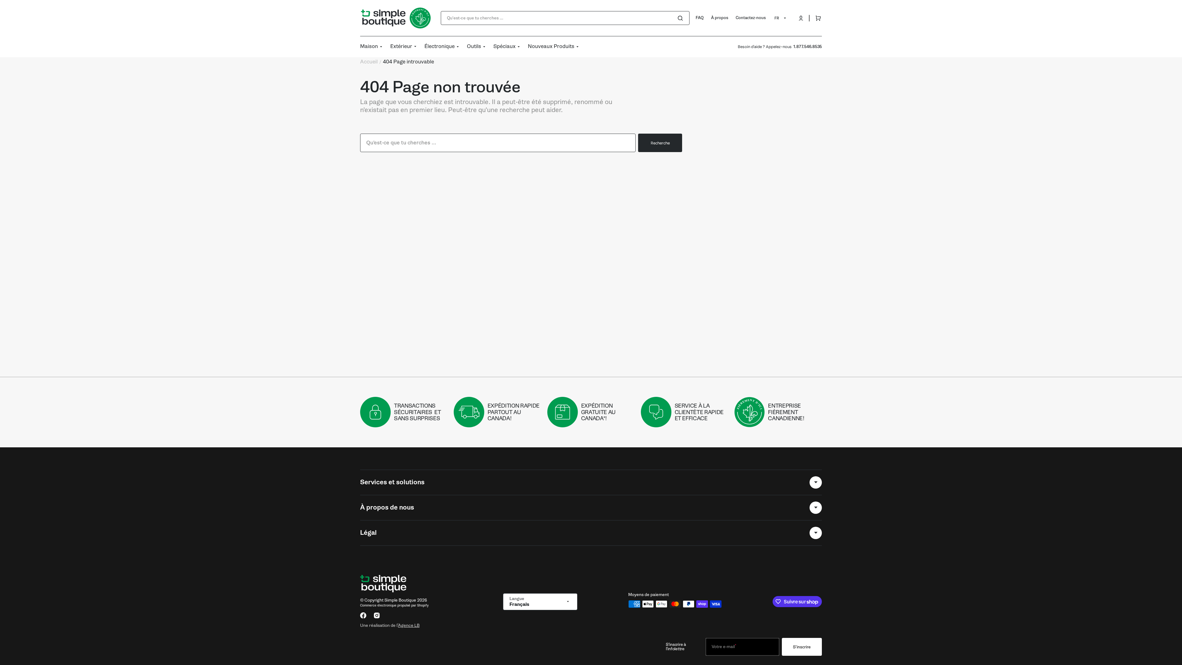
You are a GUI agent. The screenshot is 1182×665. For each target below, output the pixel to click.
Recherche (660, 143)
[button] (801, 18)
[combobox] (565, 18)
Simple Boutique (400, 600)
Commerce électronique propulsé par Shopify (394, 605)
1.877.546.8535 (807, 46)
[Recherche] (681, 18)
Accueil (369, 62)
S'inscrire (802, 647)
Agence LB (409, 625)
